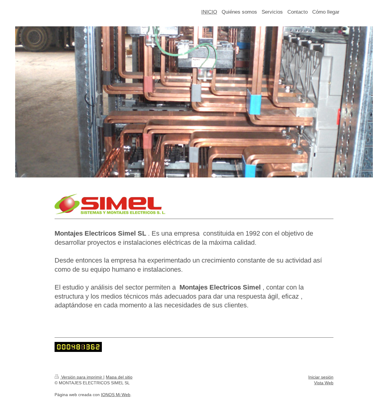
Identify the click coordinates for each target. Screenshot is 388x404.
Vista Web (323, 382)
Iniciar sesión (320, 377)
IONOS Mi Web (115, 394)
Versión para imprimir (81, 377)
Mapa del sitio (119, 377)
